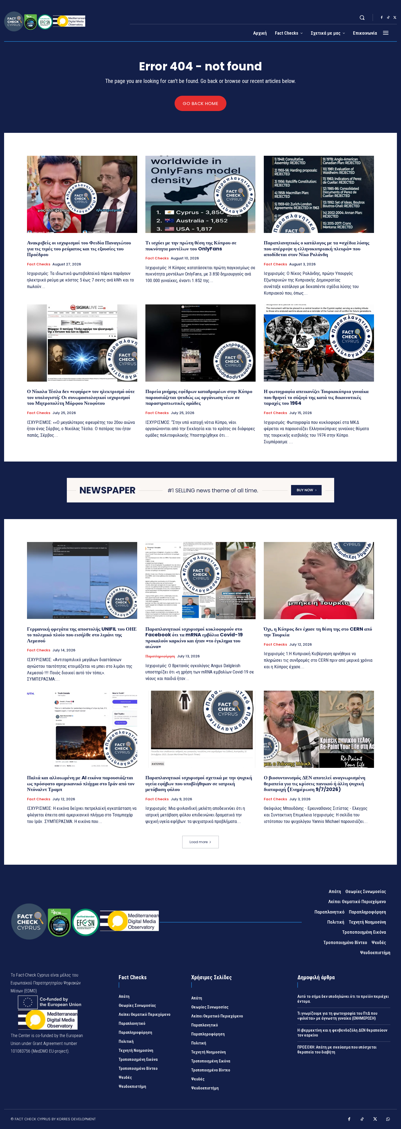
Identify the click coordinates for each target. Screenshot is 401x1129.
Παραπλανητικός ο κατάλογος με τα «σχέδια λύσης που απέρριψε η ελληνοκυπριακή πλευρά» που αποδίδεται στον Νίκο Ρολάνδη (316, 248)
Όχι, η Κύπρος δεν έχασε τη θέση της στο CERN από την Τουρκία (318, 631)
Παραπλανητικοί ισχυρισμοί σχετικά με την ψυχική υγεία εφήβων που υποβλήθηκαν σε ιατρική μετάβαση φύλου (198, 783)
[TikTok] (388, 17)
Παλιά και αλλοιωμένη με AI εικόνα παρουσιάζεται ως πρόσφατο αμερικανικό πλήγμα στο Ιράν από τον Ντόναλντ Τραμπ (80, 783)
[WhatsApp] (388, 1120)
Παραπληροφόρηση (160, 656)
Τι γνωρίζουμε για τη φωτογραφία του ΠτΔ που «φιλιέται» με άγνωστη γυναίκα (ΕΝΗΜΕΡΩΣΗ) (337, 1016)
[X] (394, 17)
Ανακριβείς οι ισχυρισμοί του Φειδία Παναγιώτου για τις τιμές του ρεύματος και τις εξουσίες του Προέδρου (79, 248)
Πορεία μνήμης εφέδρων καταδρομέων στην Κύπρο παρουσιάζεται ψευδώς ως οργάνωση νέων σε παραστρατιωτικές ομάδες (198, 397)
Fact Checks (38, 264)
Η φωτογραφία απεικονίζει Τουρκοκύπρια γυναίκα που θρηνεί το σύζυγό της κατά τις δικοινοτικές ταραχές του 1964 (316, 397)
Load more (199, 842)
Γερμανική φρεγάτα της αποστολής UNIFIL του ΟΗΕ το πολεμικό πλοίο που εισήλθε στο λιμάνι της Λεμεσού (82, 634)
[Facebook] (381, 17)
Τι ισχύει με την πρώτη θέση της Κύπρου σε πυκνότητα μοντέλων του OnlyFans (191, 245)
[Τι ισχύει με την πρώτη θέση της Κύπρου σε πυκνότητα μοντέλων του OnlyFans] (200, 194)
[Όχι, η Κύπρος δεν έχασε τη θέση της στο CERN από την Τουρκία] (319, 580)
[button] (362, 17)
